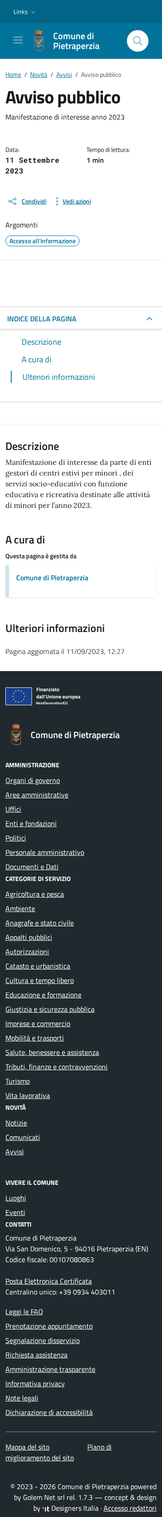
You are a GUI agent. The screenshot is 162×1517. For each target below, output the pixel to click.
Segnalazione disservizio (42, 1340)
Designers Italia (74, 1508)
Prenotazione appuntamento (49, 1326)
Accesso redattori (130, 1508)
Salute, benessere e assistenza (52, 1052)
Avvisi (14, 1151)
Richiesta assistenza (36, 1354)
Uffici (13, 809)
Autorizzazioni (27, 951)
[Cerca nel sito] (137, 41)
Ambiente (20, 908)
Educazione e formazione (43, 994)
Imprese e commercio (37, 1023)
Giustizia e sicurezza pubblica (49, 1009)
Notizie (16, 1122)
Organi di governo (32, 780)
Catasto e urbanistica (37, 966)
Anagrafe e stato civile (39, 922)
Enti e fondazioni (31, 823)
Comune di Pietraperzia (52, 577)
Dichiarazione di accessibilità (49, 1412)
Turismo (17, 1081)
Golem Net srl (44, 1497)
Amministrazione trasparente (50, 1369)
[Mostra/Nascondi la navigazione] (18, 40)
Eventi (15, 1212)
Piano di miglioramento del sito (58, 1452)
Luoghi (15, 1197)
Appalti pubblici (28, 937)
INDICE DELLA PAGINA (41, 318)
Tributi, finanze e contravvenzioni (56, 1066)
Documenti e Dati (31, 866)
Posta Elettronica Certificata (48, 1281)
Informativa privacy (35, 1383)
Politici (15, 837)
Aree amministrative (36, 794)
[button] (25, 11)
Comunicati (22, 1137)
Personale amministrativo (44, 852)
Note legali (21, 1397)
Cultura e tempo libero (39, 980)
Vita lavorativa (27, 1095)
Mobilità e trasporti (34, 1037)
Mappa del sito (27, 1446)
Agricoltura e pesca (34, 894)
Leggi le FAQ (24, 1311)
